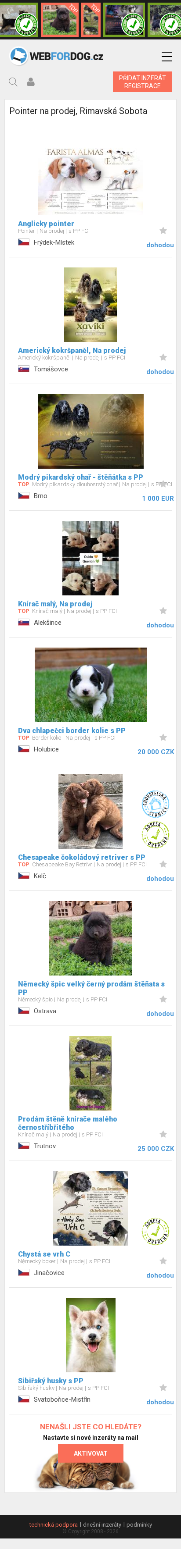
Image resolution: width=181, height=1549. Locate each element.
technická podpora (53, 1524)
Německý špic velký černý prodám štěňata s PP (91, 988)
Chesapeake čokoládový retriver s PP (81, 857)
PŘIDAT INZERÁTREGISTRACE (142, 82)
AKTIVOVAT (91, 1453)
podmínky (139, 1524)
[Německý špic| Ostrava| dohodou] (60, 20)
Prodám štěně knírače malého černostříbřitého (67, 1123)
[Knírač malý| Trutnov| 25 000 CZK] (91, 20)
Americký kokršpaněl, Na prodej (72, 350)
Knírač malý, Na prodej (55, 604)
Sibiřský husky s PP (50, 1381)
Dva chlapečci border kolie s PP (72, 730)
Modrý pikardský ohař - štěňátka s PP (80, 477)
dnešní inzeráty (102, 1524)
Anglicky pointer (46, 224)
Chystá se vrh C (44, 1254)
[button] (167, 57)
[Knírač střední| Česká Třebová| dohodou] (124, 20)
